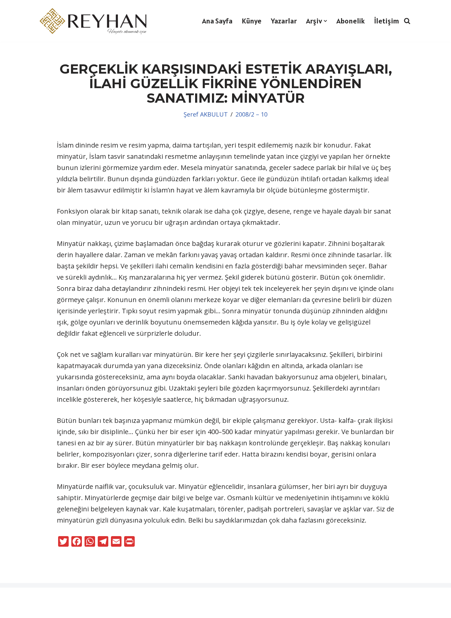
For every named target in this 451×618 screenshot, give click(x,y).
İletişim (386, 20)
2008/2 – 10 (251, 114)
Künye (251, 20)
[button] (325, 21)
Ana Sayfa (217, 20)
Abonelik (350, 20)
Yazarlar (284, 20)
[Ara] (407, 20)
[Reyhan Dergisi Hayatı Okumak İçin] (95, 21)
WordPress (45, 597)
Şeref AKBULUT (206, 114)
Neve (12, 597)
